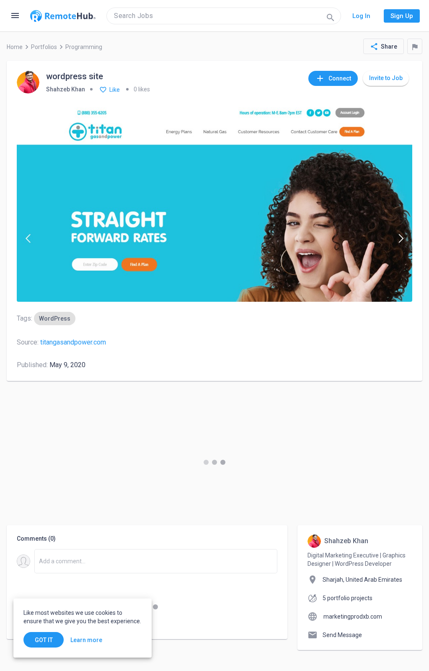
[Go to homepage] (63, 16)
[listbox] (54, 318)
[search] (223, 16)
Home (15, 47)
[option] (54, 318)
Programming (83, 47)
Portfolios (44, 47)
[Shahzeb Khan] (28, 83)
